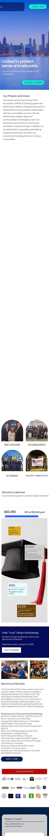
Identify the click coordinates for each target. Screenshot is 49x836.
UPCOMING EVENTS (36, 444)
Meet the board (12, 444)
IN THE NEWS (12, 476)
